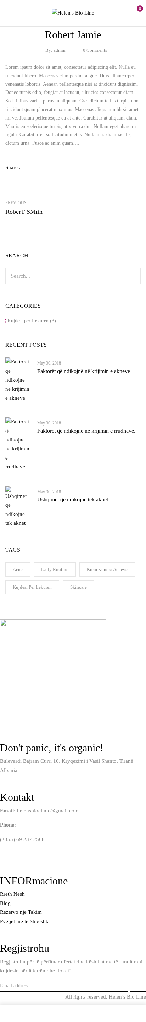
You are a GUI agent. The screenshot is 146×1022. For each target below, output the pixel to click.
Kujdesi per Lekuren (28, 320)
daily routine (54, 569)
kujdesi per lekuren (32, 587)
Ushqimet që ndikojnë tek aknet (72, 499)
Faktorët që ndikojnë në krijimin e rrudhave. (86, 431)
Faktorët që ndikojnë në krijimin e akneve (83, 371)
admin (60, 50)
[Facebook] (29, 167)
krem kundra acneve (107, 569)
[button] (134, 12)
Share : (13, 167)
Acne (18, 569)
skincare (78, 587)
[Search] (131, 276)
